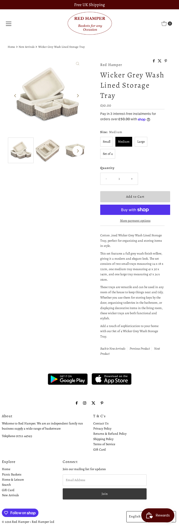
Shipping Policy (103, 439)
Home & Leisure (13, 479)
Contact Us (101, 423)
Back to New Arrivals (112, 348)
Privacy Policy (102, 428)
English (135, 516)
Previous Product (140, 348)
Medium (124, 141)
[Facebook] (77, 403)
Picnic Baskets (11, 474)
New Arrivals (26, 47)
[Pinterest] (102, 403)
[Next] (77, 95)
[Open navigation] (8, 23)
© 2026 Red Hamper (15, 522)
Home (11, 47)
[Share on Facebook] (154, 61)
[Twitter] (93, 403)
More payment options (135, 220)
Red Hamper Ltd (43, 522)
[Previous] (15, 95)
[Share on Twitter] (160, 61)
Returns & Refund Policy (110, 433)
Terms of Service (104, 444)
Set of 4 (108, 154)
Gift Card (99, 449)
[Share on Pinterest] (166, 61)
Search (6, 484)
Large (141, 141)
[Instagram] (84, 403)
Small (106, 141)
